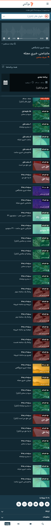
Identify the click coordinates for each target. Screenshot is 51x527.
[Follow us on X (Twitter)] (41, 504)
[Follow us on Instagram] (30, 504)
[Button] (43, 58)
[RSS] (18, 504)
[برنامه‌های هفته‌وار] (18, 524)
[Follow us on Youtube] (35, 504)
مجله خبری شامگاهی (41, 47)
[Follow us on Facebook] (47, 504)
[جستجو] (42, 524)
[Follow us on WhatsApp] (24, 504)
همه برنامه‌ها (11, 67)
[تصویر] (30, 524)
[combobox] (25, 16)
